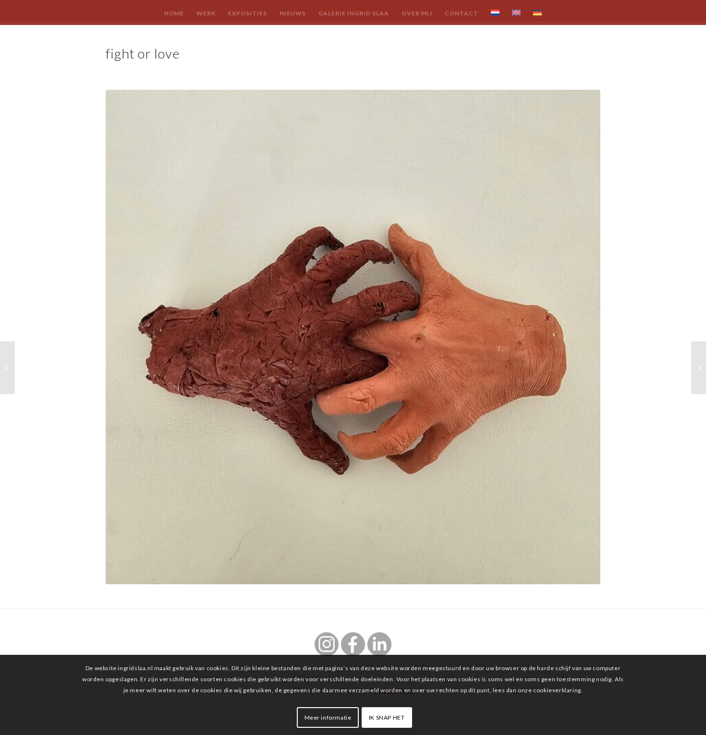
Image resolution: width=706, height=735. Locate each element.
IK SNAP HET (387, 717)
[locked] (698, 367)
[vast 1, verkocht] (7, 367)
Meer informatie (328, 717)
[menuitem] (174, 13)
